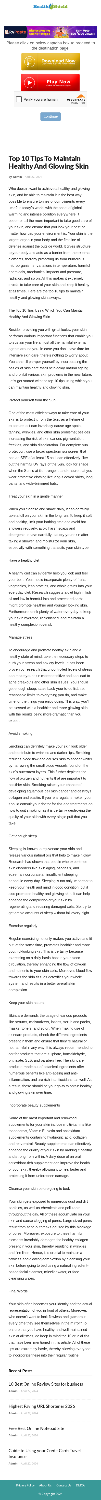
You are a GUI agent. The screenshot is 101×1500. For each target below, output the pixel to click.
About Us (45, 1485)
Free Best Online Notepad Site (36, 1429)
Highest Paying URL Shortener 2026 (42, 1406)
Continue (51, 116)
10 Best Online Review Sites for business (46, 1384)
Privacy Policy (25, 1485)
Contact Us (63, 1485)
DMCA (80, 1485)
